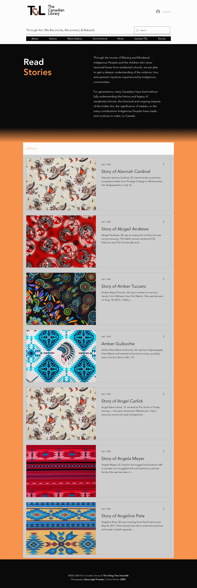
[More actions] (165, 164)
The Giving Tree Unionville (116, 575)
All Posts (31, 148)
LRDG (123, 579)
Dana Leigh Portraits (94, 579)
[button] (35, 38)
